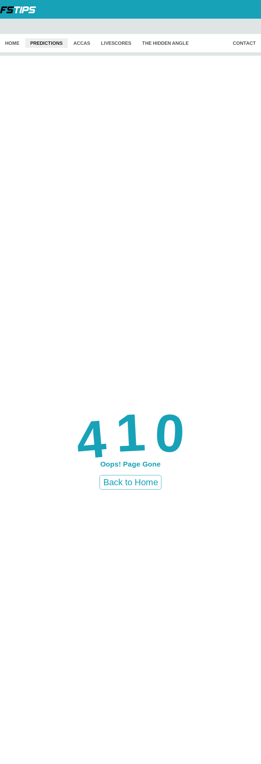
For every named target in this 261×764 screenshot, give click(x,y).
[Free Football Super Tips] (20, 9)
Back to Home (130, 482)
